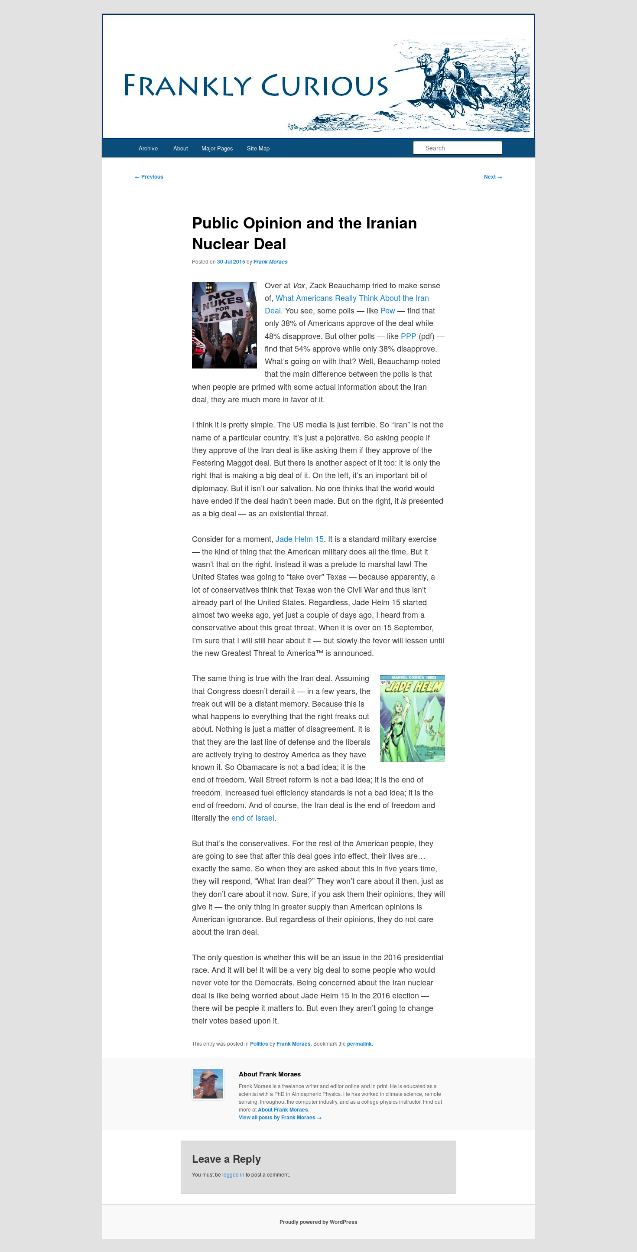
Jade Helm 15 (300, 538)
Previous (149, 176)
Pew (387, 310)
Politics (259, 1043)
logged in (233, 1174)
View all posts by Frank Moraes (280, 1117)
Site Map (258, 148)
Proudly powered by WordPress (319, 1222)
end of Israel (252, 817)
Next (493, 176)
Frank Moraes (271, 261)
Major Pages (217, 148)
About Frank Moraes (283, 1109)
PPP (408, 335)
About (180, 148)
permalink (359, 1043)
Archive (148, 148)
